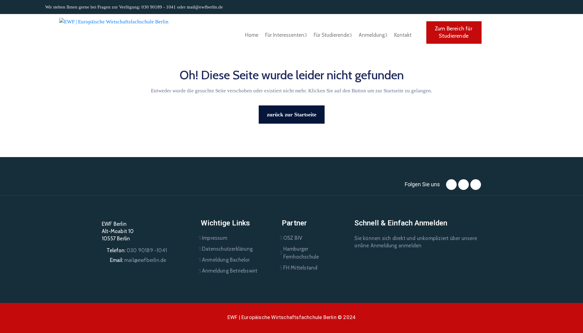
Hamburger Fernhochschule (301, 253)
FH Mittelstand (300, 268)
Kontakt (402, 35)
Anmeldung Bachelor (226, 260)
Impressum (214, 238)
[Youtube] (475, 184)
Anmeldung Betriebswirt (229, 271)
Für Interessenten (284, 35)
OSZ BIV (292, 238)
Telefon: (137, 250)
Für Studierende (331, 35)
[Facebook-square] (451, 184)
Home (251, 35)
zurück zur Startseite (291, 115)
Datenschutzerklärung (227, 249)
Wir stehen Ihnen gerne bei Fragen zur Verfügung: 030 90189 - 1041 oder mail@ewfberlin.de (134, 7)
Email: (138, 260)
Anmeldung (372, 35)
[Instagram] (463, 184)
